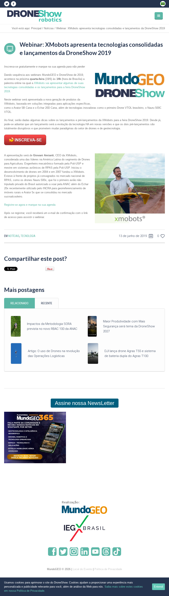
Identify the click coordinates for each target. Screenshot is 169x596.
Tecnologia (28, 236)
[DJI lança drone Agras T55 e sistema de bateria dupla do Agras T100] (93, 353)
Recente (46, 303)
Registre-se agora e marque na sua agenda (29, 204)
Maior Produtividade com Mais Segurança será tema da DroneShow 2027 (129, 326)
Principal (36, 28)
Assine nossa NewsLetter (84, 403)
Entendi (158, 586)
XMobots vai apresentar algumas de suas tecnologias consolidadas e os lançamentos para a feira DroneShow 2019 (44, 87)
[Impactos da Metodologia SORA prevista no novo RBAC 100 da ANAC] (16, 326)
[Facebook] (13, 4)
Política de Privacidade (108, 569)
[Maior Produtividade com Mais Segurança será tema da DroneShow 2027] (92, 326)
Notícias (49, 28)
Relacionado (19, 303)
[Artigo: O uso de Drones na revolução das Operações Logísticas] (16, 353)
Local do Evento (82, 569)
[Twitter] (6, 4)
